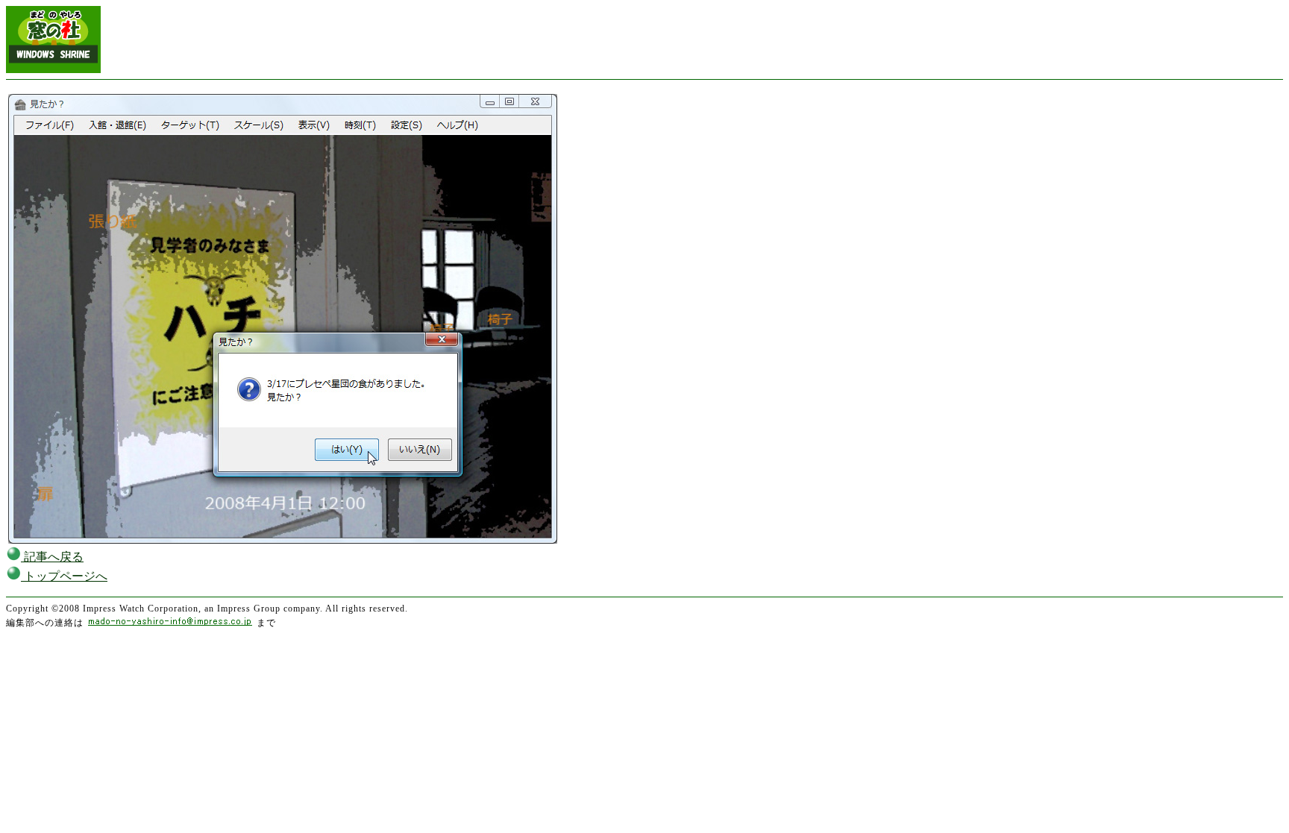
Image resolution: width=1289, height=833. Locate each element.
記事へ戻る (52, 556)
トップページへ (64, 576)
